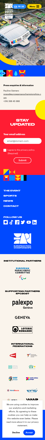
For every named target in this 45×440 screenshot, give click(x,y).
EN (15, 6)
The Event (12, 190)
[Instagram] (5, 222)
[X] (23, 222)
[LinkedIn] (34, 222)
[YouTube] (29, 222)
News (8, 201)
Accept (29, 432)
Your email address (14, 134)
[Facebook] (17, 222)
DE (22, 6)
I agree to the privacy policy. (21, 152)
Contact (11, 206)
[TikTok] (11, 222)
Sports (10, 195)
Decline (16, 432)
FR (19, 6)
